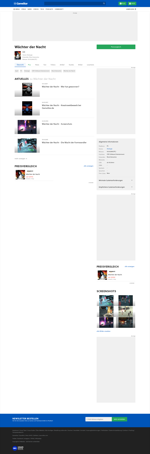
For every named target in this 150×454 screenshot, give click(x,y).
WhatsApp (38, 438)
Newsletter (76, 430)
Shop (133, 3)
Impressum (15, 430)
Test (44, 65)
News (37, 65)
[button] (16, 9)
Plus (123, 3)
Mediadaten (104, 430)
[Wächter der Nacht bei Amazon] (20, 174)
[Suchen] (104, 3)
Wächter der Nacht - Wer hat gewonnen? (60, 86)
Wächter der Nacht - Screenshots (57, 124)
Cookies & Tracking (128, 430)
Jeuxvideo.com (43, 435)
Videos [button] (36, 9)
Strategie (27, 71)
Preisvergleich (116, 47)
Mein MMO (28, 435)
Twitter (14, 438)
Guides (71, 65)
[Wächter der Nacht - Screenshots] (27, 127)
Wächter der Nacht (69, 71)
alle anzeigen (88, 166)
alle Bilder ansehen (103, 331)
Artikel (62, 65)
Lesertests (90, 65)
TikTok (32, 438)
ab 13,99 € (29, 177)
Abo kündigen (49, 430)
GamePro (21, 435)
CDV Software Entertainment (40, 71)
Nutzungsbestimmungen (93, 430)
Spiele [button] (23, 9)
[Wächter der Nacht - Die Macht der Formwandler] (27, 145)
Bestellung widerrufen (60, 430)
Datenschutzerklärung (115, 430)
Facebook (20, 438)
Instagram (27, 438)
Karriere (70, 430)
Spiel (16, 71)
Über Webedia (40, 430)
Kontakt (82, 430)
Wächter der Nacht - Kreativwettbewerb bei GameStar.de (61, 106)
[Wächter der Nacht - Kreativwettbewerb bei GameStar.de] (27, 108)
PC (21, 71)
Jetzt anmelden (119, 419)
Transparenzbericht (17, 432)
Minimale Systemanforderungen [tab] (111, 180)
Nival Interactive (56, 71)
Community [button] (59, 9)
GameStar (15, 435)
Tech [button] (42, 9)
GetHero (35, 435)
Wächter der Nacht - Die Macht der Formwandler (64, 142)
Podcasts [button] (49, 9)
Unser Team (23, 430)
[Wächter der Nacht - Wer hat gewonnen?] (27, 90)
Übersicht (20, 65)
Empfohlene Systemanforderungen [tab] (112, 187)
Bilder (80, 65)
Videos (53, 65)
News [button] (30, 9)
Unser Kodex (31, 430)
